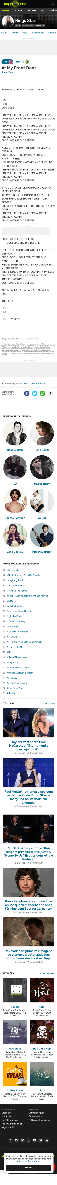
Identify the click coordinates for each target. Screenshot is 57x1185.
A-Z (43, 10)
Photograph (13, 570)
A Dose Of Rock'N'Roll (17, 631)
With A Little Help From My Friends (23, 575)
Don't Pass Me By (15, 585)
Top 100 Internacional (12, 1124)
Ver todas (48, 703)
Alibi (9, 652)
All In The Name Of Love (18, 667)
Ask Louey (12, 678)
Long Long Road (15, 580)
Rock (18, 25)
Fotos (24, 32)
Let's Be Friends (14, 606)
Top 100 (19, 10)
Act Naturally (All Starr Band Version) (24, 642)
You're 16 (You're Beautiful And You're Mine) (27, 596)
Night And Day (14, 616)
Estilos (32, 10)
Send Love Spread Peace (19, 611)
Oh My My (11, 601)
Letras (4, 32)
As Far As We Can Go (17, 683)
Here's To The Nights (17, 591)
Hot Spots (6, 1116)
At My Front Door (15, 688)
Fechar (28, 1168)
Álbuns (14, 32)
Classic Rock (28, 25)
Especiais (6, 1113)
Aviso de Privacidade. (29, 1161)
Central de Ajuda (37, 1113)
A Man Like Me (14, 637)
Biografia (52, 32)
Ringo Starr (26, 20)
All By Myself (13, 662)
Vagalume (15, 4)
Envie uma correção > (34, 383)
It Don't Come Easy (16, 621)
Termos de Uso (36, 1116)
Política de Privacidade (40, 1120)
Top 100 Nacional (10, 1120)
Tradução (19, 62)
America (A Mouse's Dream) (20, 673)
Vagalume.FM (47, 973)
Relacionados (37, 32)
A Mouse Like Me (15, 647)
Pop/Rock (40, 25)
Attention (11, 693)
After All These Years (17, 657)
